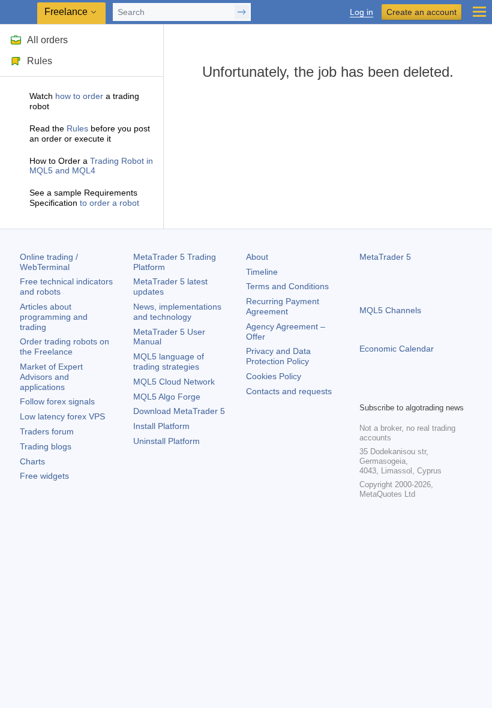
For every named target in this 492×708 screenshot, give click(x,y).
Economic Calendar (396, 348)
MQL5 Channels (390, 310)
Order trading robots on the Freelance (64, 346)
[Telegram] (386, 391)
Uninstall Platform (166, 441)
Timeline (262, 272)
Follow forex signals (57, 401)
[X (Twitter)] (405, 391)
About (257, 257)
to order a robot (109, 203)
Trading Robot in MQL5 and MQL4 (91, 166)
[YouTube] (424, 391)
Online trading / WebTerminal (49, 262)
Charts (32, 461)
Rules (39, 61)
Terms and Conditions (287, 286)
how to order (79, 96)
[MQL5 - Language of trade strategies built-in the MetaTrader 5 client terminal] (18, 12)
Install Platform (161, 426)
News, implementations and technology (177, 312)
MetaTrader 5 (385, 257)
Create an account (421, 12)
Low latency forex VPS (62, 416)
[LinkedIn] (443, 391)
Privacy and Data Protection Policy (278, 356)
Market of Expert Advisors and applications (51, 377)
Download (179, 411)
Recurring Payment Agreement (282, 306)
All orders (47, 40)
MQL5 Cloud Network (174, 381)
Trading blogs (45, 446)
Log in (361, 12)
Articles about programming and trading (54, 317)
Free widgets (44, 476)
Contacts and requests (289, 391)
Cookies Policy (273, 376)
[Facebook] (366, 391)
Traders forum (47, 431)
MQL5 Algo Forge (166, 396)
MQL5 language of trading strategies (168, 361)
